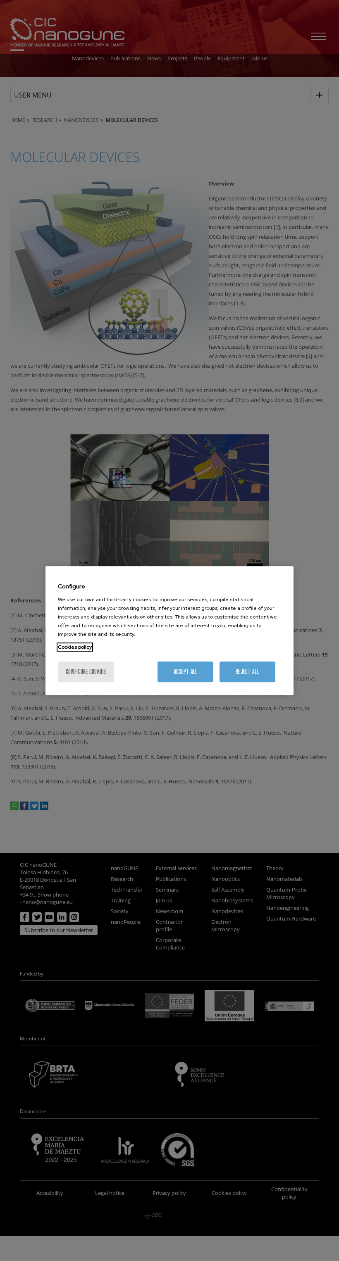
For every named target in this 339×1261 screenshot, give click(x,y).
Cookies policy (75, 647)
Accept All (186, 671)
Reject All (247, 671)
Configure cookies (86, 671)
